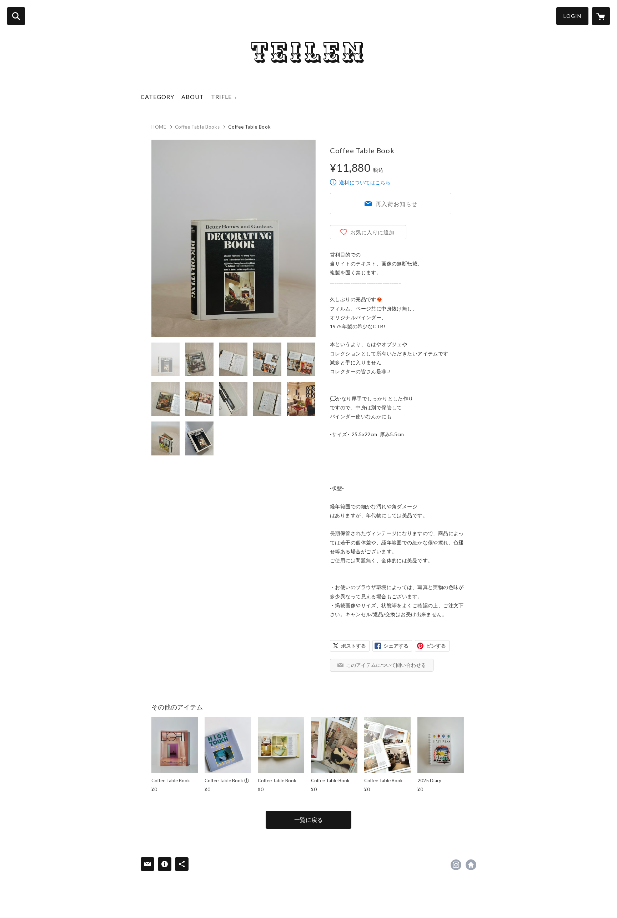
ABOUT (192, 96)
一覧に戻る (308, 819)
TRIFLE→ (224, 96)
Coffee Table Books (197, 127)
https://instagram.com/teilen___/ (456, 864)
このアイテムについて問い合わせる (386, 665)
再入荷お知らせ (397, 203)
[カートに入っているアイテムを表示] (601, 16)
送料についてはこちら (365, 182)
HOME (158, 127)
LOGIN (572, 16)
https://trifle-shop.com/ (471, 864)
